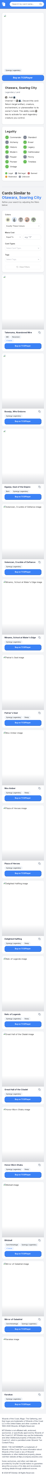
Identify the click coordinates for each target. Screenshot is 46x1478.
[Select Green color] (33, 220)
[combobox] (26, 4)
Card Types (10, 244)
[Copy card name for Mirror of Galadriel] (39, 1319)
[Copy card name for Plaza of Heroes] (39, 863)
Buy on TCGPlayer (23, 77)
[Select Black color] (21, 220)
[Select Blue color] (14, 220)
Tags (7, 255)
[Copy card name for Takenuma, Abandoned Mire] (39, 332)
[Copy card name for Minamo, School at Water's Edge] (39, 637)
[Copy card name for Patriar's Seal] (39, 713)
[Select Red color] (27, 220)
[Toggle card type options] (38, 248)
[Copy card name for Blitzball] (39, 1240)
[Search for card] (40, 4)
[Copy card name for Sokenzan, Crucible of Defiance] (39, 562)
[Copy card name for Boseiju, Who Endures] (39, 411)
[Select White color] (8, 220)
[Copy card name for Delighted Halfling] (39, 939)
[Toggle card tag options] (38, 259)
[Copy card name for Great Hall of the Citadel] (39, 1089)
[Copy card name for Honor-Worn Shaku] (39, 1165)
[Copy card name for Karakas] (39, 1395)
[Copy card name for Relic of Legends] (39, 1014)
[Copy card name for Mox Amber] (39, 788)
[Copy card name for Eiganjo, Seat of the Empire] (39, 487)
